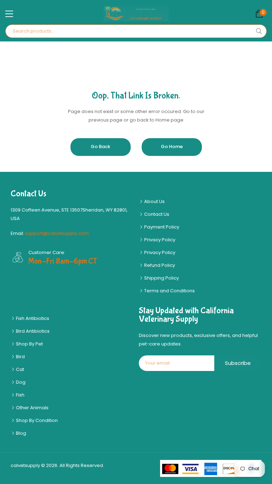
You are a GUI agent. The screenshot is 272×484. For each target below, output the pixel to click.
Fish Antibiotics (32, 318)
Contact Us (156, 214)
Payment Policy (161, 227)
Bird (20, 356)
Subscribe (238, 363)
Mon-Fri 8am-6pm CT (62, 261)
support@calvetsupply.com (57, 233)
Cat (19, 369)
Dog (20, 382)
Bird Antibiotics (32, 331)
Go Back (100, 146)
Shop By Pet (29, 344)
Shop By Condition (36, 420)
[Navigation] (9, 14)
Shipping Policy (161, 278)
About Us (154, 201)
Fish (19, 395)
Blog (20, 433)
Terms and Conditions (169, 290)
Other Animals (32, 407)
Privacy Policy (159, 239)
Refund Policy (159, 265)
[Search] (259, 31)
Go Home (172, 146)
